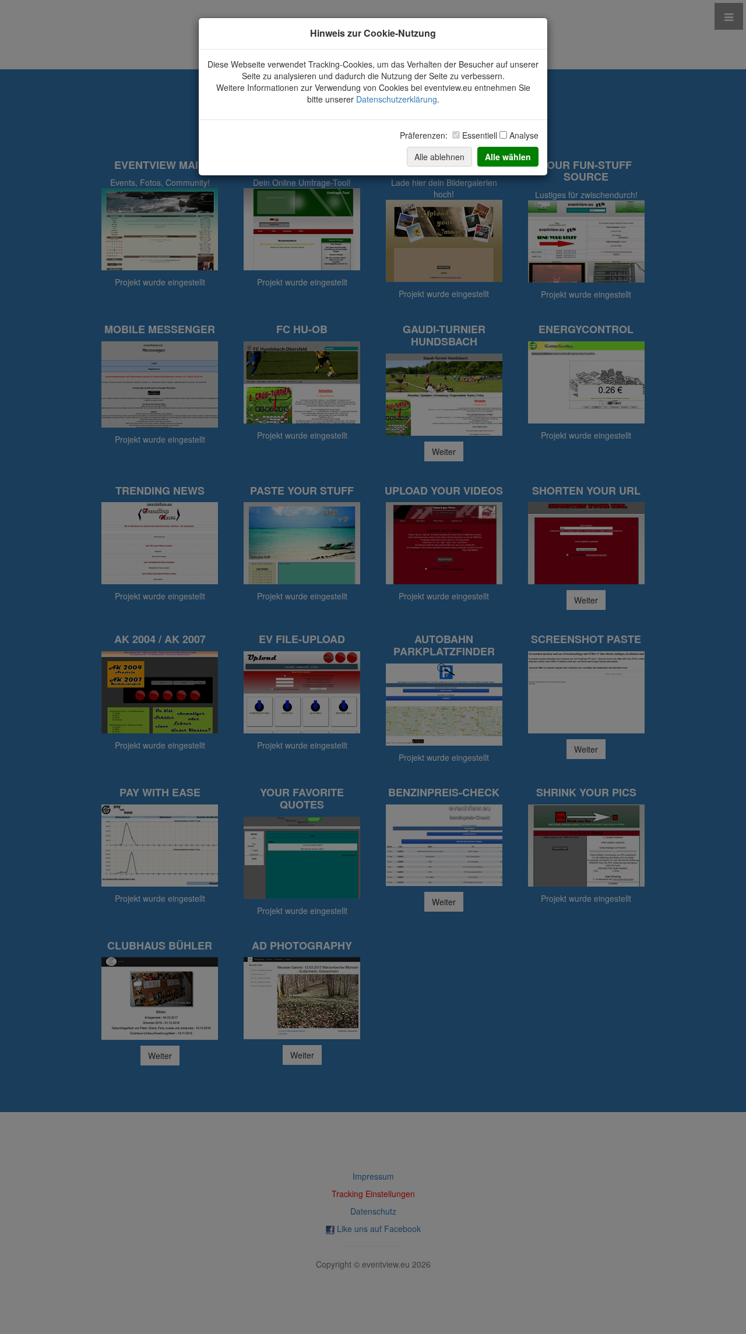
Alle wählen (508, 157)
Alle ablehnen (439, 157)
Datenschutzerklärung (396, 99)
